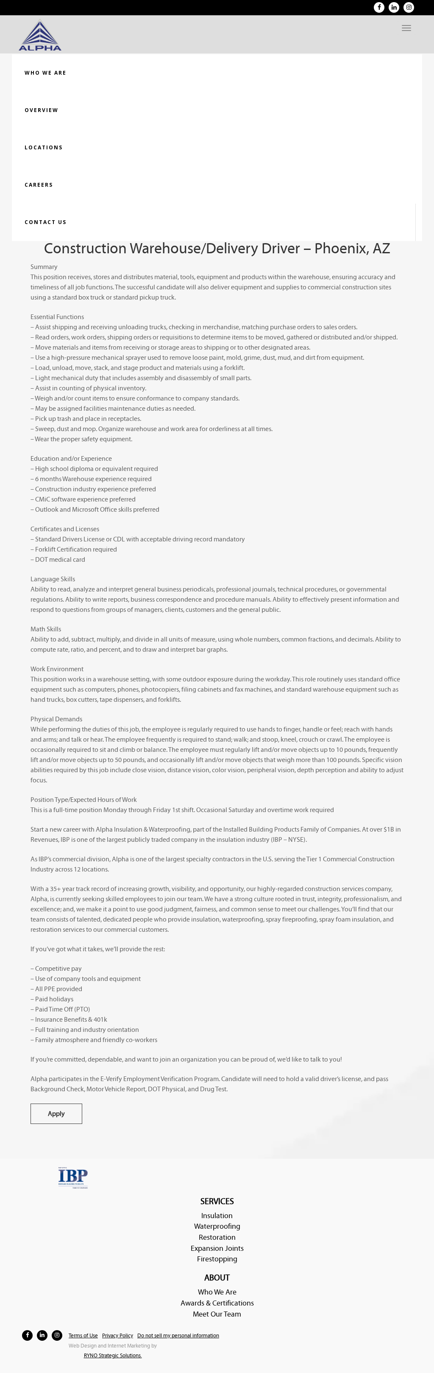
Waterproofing (217, 1226)
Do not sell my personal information (178, 1336)
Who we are (46, 72)
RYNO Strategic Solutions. (113, 1356)
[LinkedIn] (394, 7)
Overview (41, 110)
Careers (39, 184)
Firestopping (217, 1259)
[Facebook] (379, 7)
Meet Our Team (217, 1314)
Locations (44, 147)
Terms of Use (83, 1336)
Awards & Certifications (217, 1303)
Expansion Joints (217, 1248)
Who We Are (217, 1292)
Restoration (217, 1237)
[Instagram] (408, 7)
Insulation (217, 1215)
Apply (56, 1114)
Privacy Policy (117, 1336)
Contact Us (46, 222)
